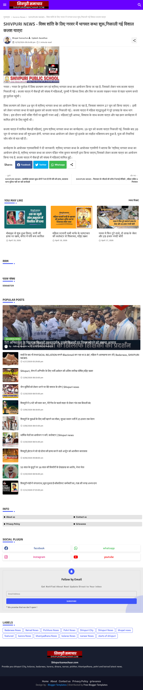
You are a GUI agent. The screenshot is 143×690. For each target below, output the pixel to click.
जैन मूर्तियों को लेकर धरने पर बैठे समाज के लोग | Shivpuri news (49, 387)
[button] (139, 4)
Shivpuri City (86, 630)
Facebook (26, 164)
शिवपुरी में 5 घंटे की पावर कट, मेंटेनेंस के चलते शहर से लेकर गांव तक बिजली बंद (55, 403)
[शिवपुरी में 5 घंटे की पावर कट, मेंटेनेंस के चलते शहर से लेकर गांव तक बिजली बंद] (10, 407)
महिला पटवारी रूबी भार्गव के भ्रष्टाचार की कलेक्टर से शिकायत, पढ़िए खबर (71, 235)
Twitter (42, 164)
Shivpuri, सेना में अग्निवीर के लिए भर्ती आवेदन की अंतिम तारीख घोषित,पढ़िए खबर (56, 370)
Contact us (81, 517)
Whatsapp (60, 164)
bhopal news (124, 630)
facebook (39, 548)
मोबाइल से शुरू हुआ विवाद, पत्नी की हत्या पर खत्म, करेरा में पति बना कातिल (25, 235)
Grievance (81, 524)
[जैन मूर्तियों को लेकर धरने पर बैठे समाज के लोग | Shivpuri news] (10, 391)
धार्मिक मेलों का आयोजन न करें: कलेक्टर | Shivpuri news (47, 435)
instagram (39, 557)
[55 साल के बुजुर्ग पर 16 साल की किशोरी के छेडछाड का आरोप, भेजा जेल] (10, 471)
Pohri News (69, 630)
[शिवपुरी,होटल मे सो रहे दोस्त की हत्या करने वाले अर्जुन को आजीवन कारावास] (10, 455)
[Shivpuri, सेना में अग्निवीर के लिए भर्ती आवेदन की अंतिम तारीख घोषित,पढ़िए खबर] (10, 375)
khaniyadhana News (46, 635)
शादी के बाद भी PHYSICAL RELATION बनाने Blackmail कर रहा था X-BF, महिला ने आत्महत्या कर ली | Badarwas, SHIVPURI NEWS (79, 356)
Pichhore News (51, 630)
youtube (109, 557)
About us (10, 517)
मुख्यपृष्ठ (6, 17)
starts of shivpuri (107, 635)
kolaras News (68, 635)
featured (9, 635)
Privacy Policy (13, 524)
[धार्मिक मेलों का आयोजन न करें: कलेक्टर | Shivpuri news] (10, 439)
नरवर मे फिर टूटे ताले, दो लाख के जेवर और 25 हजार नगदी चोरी (118, 235)
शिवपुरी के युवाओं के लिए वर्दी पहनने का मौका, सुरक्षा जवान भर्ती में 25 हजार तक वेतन (57, 419)
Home (45, 681)
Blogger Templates (57, 684)
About (53, 681)
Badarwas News (13, 630)
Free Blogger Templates (95, 684)
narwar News (87, 635)
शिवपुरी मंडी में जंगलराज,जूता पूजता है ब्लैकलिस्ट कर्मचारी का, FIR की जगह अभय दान (58, 483)
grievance (95, 681)
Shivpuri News (105, 630)
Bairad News (31, 630)
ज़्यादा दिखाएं (134, 200)
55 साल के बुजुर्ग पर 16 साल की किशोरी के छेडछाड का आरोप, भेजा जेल (52, 467)
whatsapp (109, 548)
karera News (19, 17)
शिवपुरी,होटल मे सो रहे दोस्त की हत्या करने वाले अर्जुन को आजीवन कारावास (53, 451)
